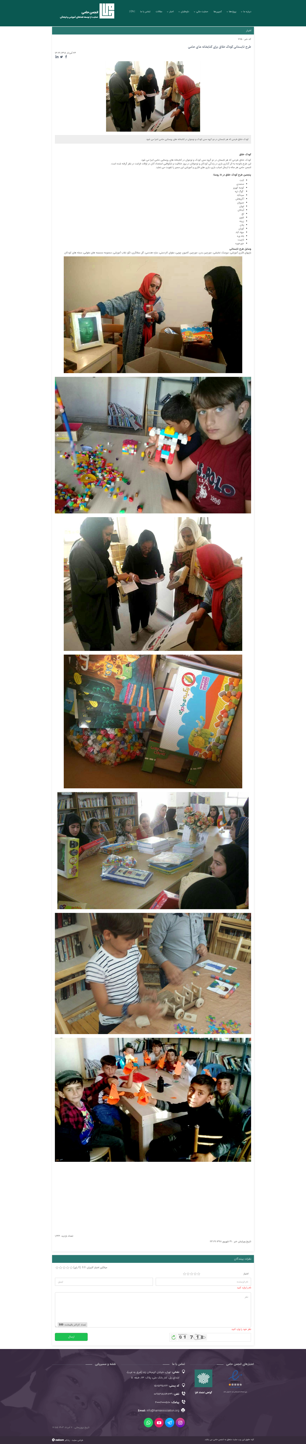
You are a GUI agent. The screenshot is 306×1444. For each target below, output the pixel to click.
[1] (184, 1274)
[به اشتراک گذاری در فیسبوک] (66, 57)
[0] (57, 1267)
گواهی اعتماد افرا (203, 1392)
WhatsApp (148, 1422)
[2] (188, 1274)
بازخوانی (174, 1336)
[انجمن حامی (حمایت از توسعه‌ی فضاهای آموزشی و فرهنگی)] (84, 14)
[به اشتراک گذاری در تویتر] (61, 57)
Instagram (180, 1422)
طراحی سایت (77, 1440)
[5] (198, 1274)
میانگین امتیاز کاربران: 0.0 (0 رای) (90, 1267)
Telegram (169, 1422)
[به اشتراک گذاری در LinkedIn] (56, 57)
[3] (191, 1274)
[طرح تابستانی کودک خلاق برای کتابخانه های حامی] (153, 96)
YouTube (159, 1422)
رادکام (67, 1440)
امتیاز (245, 1274)
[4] (195, 1274)
